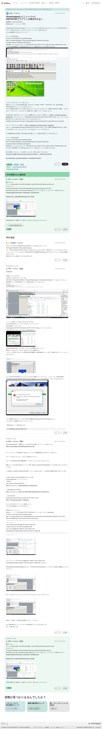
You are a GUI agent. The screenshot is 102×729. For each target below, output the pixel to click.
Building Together (34, 3)
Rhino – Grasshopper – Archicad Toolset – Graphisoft (39, 125)
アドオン (9, 167)
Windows (16, 164)
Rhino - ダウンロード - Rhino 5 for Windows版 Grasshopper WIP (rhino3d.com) (27, 491)
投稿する (53, 708)
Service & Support (54, 3)
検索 (83, 3)
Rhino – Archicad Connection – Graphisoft (17, 500)
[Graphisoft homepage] (95, 724)
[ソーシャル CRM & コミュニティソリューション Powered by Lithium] (4, 723)
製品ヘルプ (44, 3)
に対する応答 (13, 266)
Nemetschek (87, 727)
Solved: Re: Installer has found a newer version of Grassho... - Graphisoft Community (29, 154)
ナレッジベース (23, 3)
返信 (66, 164)
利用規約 (47, 727)
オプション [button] (67, 9)
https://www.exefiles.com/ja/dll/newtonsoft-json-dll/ (20, 446)
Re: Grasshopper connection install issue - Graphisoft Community (23, 158)
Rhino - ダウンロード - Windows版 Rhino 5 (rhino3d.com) (21, 485)
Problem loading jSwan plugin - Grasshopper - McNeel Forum (22, 192)
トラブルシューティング (12, 169)
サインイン (97, 3)
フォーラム (15, 3)
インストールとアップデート (19, 167)
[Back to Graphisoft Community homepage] (6, 3)
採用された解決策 (34, 708)
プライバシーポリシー (38, 727)
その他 (22, 164)
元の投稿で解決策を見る (15, 225)
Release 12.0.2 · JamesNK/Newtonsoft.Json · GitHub (20, 196)
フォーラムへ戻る (12, 708)
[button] (56, 164)
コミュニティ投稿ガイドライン (57, 727)
